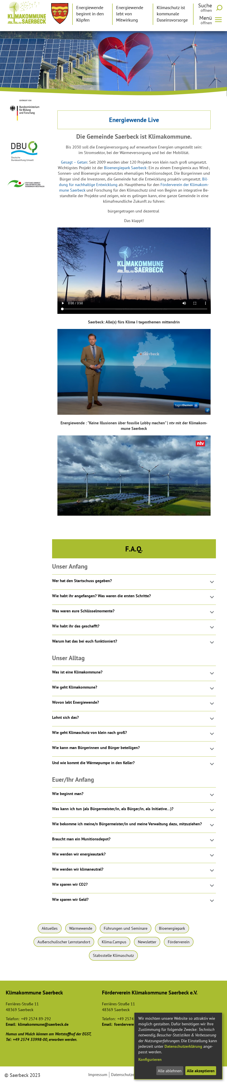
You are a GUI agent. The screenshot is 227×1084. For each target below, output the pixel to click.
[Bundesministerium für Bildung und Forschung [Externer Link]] (26, 123)
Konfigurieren (150, 1059)
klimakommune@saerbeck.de (43, 1024)
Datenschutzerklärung (183, 1046)
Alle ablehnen (170, 1070)
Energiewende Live (134, 120)
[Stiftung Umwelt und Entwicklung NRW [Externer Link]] (26, 189)
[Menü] (220, 19)
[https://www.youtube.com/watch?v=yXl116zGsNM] (134, 413)
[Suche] (220, 8)
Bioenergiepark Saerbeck (125, 167)
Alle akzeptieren (201, 1070)
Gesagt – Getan (74, 162)
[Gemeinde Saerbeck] (59, 13)
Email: (11, 1024)
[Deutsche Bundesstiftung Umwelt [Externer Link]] (26, 163)
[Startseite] (27, 12)
